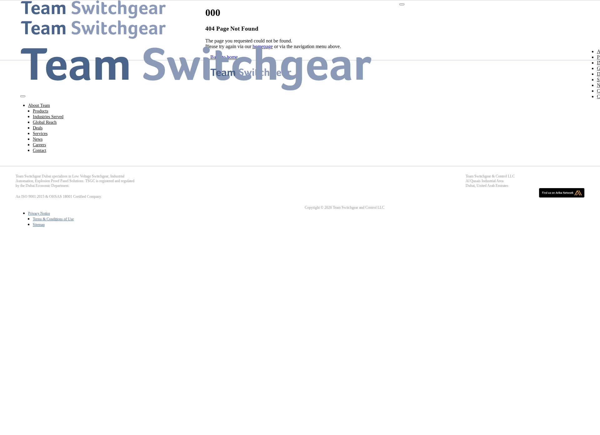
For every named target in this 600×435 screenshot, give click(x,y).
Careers (39, 144)
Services (40, 133)
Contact (39, 150)
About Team (39, 105)
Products (40, 111)
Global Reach (45, 122)
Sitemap (39, 224)
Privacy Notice (39, 213)
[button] (401, 4)
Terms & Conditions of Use (53, 219)
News (37, 139)
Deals (37, 128)
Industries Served (48, 116)
